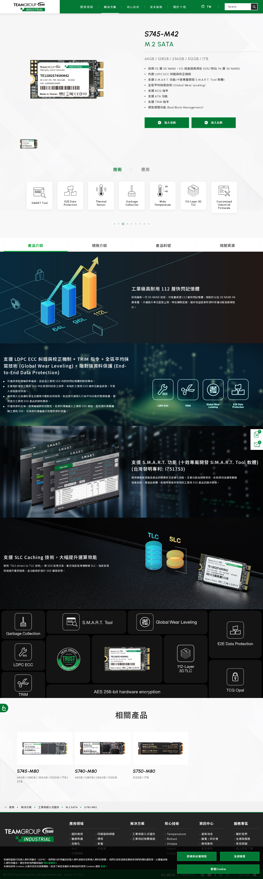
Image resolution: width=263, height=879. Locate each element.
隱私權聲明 (49, 863)
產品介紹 (35, 245)
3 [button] (123, 224)
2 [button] (119, 224)
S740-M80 (86, 771)
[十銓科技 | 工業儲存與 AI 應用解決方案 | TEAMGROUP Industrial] (29, 835)
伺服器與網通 (106, 834)
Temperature (176, 834)
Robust (172, 839)
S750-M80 (144, 771)
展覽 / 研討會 (209, 839)
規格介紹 (99, 245)
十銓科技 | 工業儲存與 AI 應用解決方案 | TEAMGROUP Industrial (29, 6)
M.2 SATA (71, 807)
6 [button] (136, 224)
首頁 (11, 807)
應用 (145, 169)
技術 (117, 169)
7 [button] (140, 224)
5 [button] (131, 224)
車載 (100, 843)
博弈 (100, 839)
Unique (172, 843)
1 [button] (114, 224)
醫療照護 (77, 839)
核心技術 (133, 7)
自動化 (76, 843)
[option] (67, 80)
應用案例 (207, 843)
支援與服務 (243, 839)
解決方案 (110, 7)
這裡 (103, 866)
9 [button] (149, 224)
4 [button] (127, 224)
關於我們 (241, 834)
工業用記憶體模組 (143, 839)
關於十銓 (179, 7)
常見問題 (241, 843)
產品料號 (163, 245)
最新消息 (207, 834)
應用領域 (86, 7)
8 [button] (144, 224)
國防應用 (77, 834)
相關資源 (227, 245)
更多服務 (156, 7)
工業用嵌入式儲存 (48, 807)
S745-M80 (28, 771)
